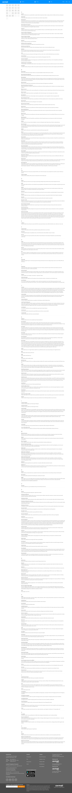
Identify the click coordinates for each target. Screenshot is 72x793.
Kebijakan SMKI (41, 761)
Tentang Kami (29, 756)
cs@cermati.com (13, 761)
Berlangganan (21, 786)
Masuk (63, 1)
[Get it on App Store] (39, 775)
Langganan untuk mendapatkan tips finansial (14, 784)
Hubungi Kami (29, 761)
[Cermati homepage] (59, 785)
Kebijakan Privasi (42, 759)
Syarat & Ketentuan (42, 756)
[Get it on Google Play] (39, 772)
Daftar (67, 1)
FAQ (27, 759)
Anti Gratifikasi (41, 766)
